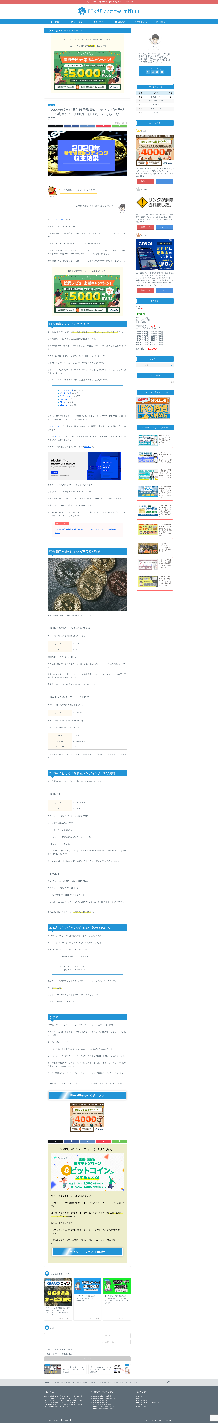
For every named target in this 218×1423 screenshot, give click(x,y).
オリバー (156, 105)
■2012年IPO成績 (156, 344)
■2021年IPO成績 (143, 336)
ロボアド (99, 22)
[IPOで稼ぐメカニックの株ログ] (109, 16)
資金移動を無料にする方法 (101, 1396)
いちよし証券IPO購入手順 (101, 1404)
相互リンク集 (141, 1406)
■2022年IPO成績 (156, 334)
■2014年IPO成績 (156, 342)
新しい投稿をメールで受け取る (60, 1354)
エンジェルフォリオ (143, 1396)
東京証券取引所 (142, 1400)
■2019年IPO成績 (143, 338)
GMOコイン (65, 396)
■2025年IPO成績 (143, 332)
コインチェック (66, 390)
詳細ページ (145, 181)
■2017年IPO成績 (143, 340)
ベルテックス (156, 109)
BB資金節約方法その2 (99, 1402)
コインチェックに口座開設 (87, 1251)
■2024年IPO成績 (156, 332)
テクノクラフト (156, 113)
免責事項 (66, 1420)
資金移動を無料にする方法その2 (103, 1398)
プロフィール (142, 22)
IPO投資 (56, 22)
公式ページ (164, 181)
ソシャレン (78, 22)
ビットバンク (66, 393)
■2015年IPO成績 (143, 342)
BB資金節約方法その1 (99, 1400)
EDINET (139, 1404)
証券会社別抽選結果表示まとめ (103, 1406)
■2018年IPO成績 (156, 338)
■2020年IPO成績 (156, 336)
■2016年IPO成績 (156, 340)
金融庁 (138, 1398)
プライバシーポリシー (53, 1420)
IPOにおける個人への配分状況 (147, 1402)
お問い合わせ (164, 22)
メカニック (60, 219)
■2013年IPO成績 (143, 344)
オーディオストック (156, 101)
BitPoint (63, 402)
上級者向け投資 (58, 1382)
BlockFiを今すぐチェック (87, 1095)
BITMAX (63, 399)
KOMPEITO (156, 97)
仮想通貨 (121, 22)
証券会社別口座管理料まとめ (102, 1408)
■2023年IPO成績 (143, 334)
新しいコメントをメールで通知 (60, 1349)
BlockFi (63, 405)
